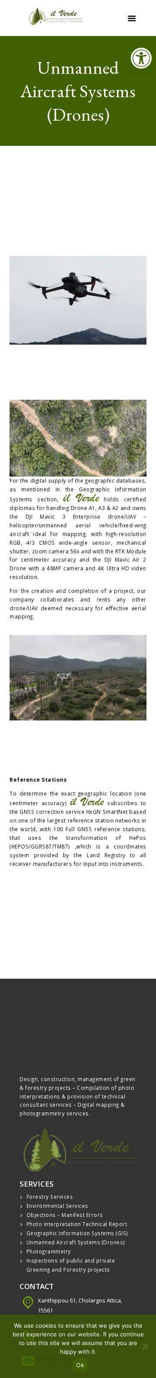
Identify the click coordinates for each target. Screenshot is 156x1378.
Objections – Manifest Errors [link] (64, 1214)
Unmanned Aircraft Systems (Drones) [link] (75, 1242)
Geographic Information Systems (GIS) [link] (77, 1233)
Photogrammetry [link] (48, 1251)
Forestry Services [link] (49, 1196)
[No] (145, 1346)
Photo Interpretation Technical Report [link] (76, 1223)
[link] (141, 58)
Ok (80, 1365)
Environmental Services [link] (57, 1205)
